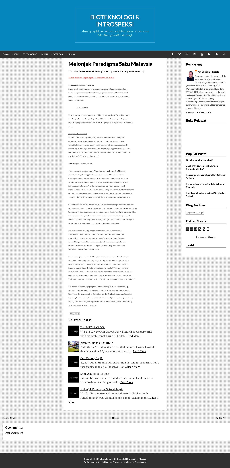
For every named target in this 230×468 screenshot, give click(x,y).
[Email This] (71, 313)
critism (123, 71)
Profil (15, 54)
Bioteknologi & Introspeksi (115, 20)
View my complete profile (198, 112)
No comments (136, 71)
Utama (5, 54)
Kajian (44, 54)
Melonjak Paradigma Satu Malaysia (110, 64)
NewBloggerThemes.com (134, 462)
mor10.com (98, 462)
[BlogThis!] (73, 313)
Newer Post (9, 418)
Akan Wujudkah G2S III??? (96, 343)
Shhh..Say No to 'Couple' (94, 373)
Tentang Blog (30, 54)
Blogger (211, 237)
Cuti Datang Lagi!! (91, 358)
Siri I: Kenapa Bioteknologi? (199, 160)
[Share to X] (76, 313)
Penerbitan (57, 54)
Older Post (221, 418)
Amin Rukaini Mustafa (208, 71)
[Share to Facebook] (78, 313)
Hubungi (71, 54)
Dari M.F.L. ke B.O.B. (92, 327)
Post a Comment (14, 432)
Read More (133, 336)
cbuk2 (116, 71)
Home (115, 418)
